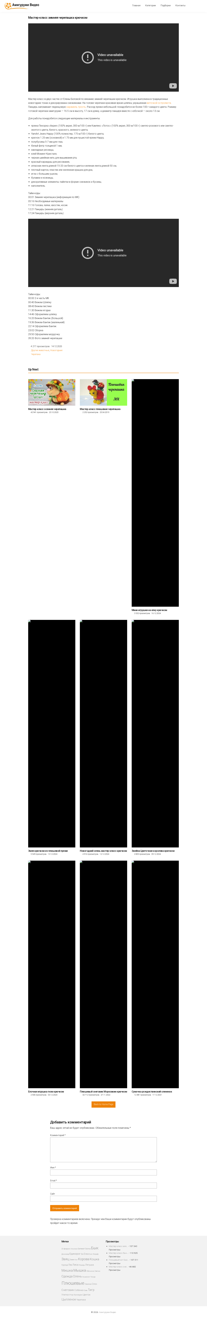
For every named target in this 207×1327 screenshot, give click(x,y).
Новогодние (56, 350)
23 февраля (66, 1249)
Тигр (91, 1290)
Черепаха (35, 354)
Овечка (97, 1271)
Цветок (86, 1294)
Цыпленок (69, 1299)
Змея (72, 1259)
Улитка (65, 1294)
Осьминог (86, 1277)
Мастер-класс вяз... (118, 1246)
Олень (77, 1276)
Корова (83, 1259)
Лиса (75, 1264)
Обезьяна (90, 1271)
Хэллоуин (78, 1295)
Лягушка (89, 1265)
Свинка (88, 1284)
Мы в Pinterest (197, 5)
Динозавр (65, 1254)
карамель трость (76, 106)
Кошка (94, 1259)
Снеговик (68, 1290)
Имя (53, 1167)
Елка (86, 1254)
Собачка (78, 1290)
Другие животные (40, 350)
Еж (82, 1254)
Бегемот (81, 1249)
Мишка (67, 1270)
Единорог (75, 1253)
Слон (94, 1284)
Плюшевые (73, 1283)
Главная (136, 5)
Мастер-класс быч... (118, 1253)
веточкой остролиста (159, 102)
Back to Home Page (103, 1104)
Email (53, 1180)
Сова (85, 1290)
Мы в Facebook (192, 5)
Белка (88, 1249)
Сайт (52, 1194)
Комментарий (58, 1135)
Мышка (79, 1270)
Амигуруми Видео (107, 1312)
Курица (65, 1265)
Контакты (180, 5)
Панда (92, 1277)
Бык (94, 1248)
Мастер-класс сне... (118, 1266)
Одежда (67, 1276)
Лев (70, 1265)
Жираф (95, 1254)
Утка (71, 1295)
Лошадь (82, 1265)
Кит (76, 1260)
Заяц (65, 1259)
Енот (91, 1254)
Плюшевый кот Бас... (119, 1260)
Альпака (74, 1249)
